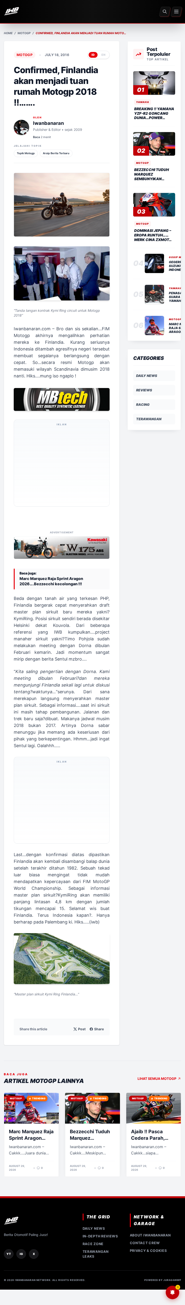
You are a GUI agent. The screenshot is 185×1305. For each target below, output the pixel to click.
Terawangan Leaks (96, 1253)
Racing (143, 404)
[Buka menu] (176, 11)
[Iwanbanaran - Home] (11, 11)
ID (93, 55)
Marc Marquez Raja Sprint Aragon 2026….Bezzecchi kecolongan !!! (51, 581)
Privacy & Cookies (148, 1250)
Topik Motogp (26, 153)
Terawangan (148, 419)
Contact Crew (145, 1243)
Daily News (146, 376)
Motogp (24, 33)
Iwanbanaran (48, 123)
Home (8, 33)
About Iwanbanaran (150, 1235)
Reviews (144, 390)
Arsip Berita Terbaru (56, 153)
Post (82, 1029)
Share (99, 1029)
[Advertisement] (61, 466)
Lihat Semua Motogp (157, 1078)
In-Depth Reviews (100, 1236)
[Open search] (165, 11)
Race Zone (93, 1244)
